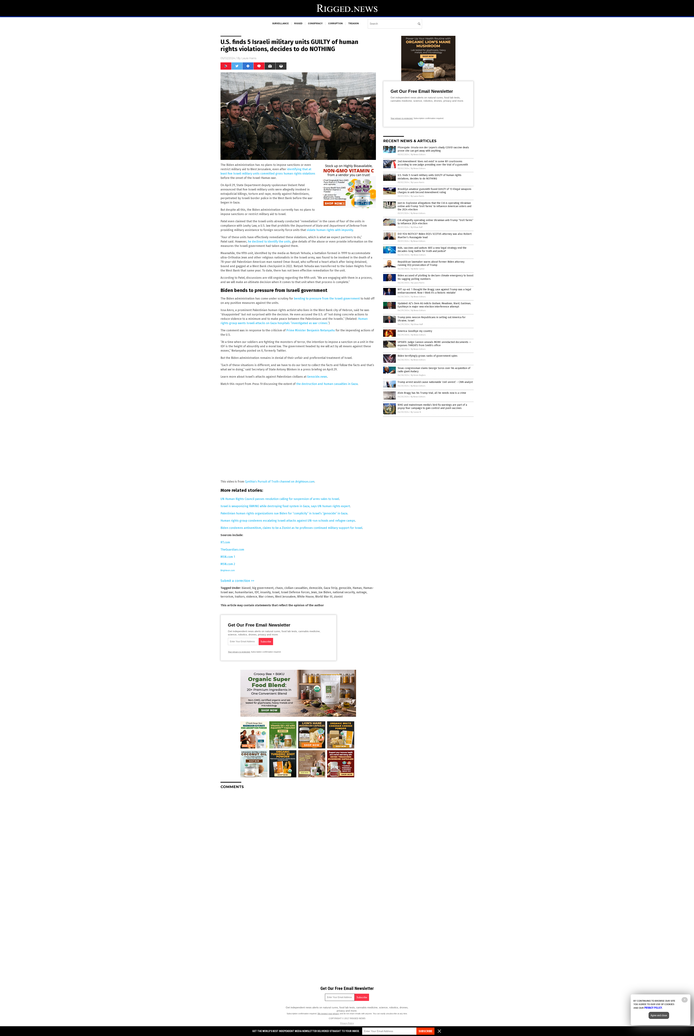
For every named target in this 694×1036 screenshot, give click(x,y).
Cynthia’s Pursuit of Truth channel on (279, 481)
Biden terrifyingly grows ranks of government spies (427, 355)
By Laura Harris (417, 182)
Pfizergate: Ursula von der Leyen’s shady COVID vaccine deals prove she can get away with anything (433, 149)
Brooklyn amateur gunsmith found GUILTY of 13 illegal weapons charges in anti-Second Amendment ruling (434, 191)
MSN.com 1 (227, 557)
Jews (314, 592)
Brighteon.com (227, 570)
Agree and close (659, 1015)
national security (344, 592)
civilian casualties (296, 588)
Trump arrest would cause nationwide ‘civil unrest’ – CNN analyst (435, 382)
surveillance (280, 23)
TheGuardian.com (232, 549)
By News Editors (418, 154)
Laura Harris (248, 58)
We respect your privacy (328, 1013)
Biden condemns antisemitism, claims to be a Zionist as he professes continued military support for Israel (291, 528)
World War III (323, 596)
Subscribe (425, 1031)
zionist (338, 596)
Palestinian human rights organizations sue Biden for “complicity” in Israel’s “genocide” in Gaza (283, 513)
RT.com (225, 542)
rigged (298, 23)
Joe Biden (324, 592)
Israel (275, 592)
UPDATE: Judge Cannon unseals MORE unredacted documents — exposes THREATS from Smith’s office (434, 344)
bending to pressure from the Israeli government (327, 298)
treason (353, 23)
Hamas (357, 588)
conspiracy (315, 23)
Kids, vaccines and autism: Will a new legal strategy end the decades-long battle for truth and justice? (432, 249)
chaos (279, 588)
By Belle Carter (418, 269)
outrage (361, 592)
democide (315, 588)
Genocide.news (317, 376)
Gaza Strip (330, 588)
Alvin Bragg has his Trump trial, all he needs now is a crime (432, 392)
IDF (256, 592)
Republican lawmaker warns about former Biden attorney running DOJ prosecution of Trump (431, 263)
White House (305, 596)
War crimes (266, 596)
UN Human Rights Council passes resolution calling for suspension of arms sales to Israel (279, 499)
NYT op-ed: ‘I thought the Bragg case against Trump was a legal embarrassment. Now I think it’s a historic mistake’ (434, 291)
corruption (335, 23)
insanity (265, 592)
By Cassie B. (416, 412)
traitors (240, 596)
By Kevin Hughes (418, 375)
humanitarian (244, 592)
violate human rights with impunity (330, 230)
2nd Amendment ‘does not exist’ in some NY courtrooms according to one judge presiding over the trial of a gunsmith (433, 163)
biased (246, 588)
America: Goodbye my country (415, 331)
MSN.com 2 (227, 564)
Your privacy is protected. (239, 652)
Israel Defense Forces (295, 592)
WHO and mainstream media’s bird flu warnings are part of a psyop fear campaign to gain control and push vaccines (432, 406)
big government (262, 588)
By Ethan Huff (416, 227)
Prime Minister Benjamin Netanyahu (310, 330)
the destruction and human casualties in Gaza (327, 384)
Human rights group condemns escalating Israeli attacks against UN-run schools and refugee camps (287, 520)
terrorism (226, 596)
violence (251, 596)
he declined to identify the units (269, 241)
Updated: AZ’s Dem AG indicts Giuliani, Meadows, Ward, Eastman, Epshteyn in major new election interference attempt (434, 305)
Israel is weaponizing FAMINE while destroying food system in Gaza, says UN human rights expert (285, 506)
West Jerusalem (285, 596)
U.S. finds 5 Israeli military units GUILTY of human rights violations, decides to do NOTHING (429, 177)
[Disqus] (298, 837)
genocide (345, 588)
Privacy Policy (347, 1023)
